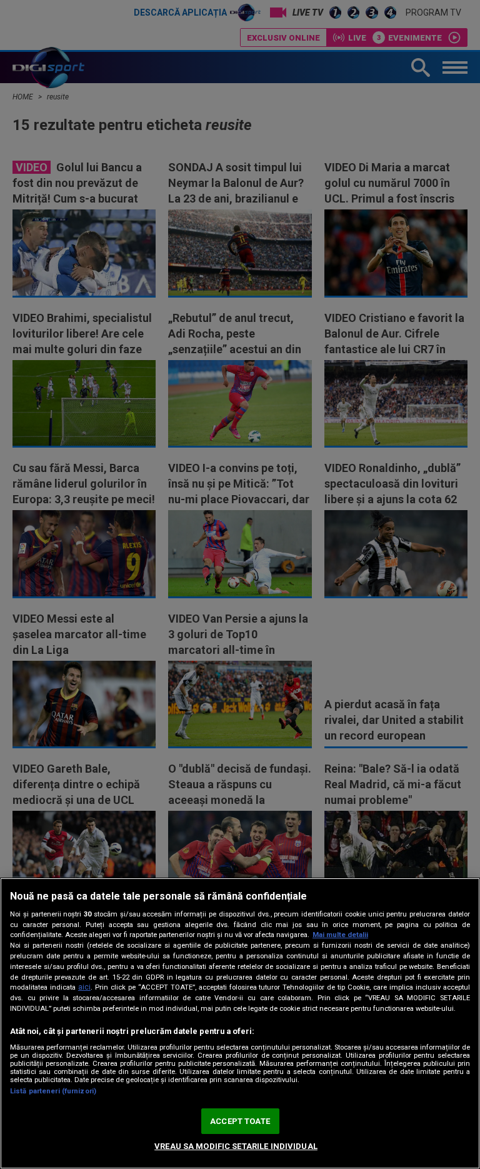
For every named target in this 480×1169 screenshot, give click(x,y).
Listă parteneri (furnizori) (53, 1091)
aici (84, 987)
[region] (240, 1023)
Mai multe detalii (340, 935)
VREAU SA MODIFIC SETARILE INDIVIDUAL (236, 1146)
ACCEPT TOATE (240, 1121)
